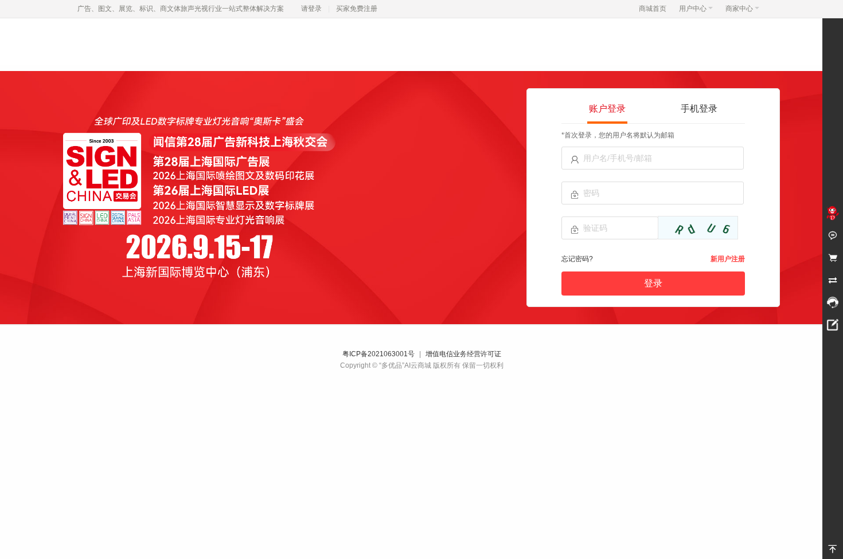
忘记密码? (577, 259)
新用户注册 (728, 259)
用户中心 (693, 9)
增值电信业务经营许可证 (463, 354)
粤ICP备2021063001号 (378, 354)
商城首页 (652, 9)
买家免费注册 (356, 9)
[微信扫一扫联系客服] (832, 302)
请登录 (311, 9)
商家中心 (739, 9)
